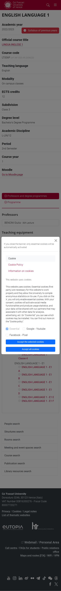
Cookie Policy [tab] (15, 264)
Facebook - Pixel (19, 335)
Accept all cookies (30, 349)
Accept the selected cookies (30, 342)
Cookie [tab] (12, 258)
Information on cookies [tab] (21, 271)
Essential (15, 328)
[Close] (55, 240)
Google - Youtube (35, 328)
